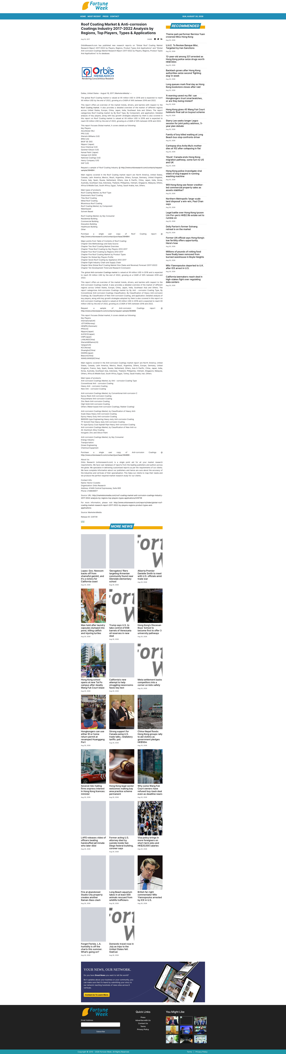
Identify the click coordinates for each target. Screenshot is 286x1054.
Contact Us (143, 1023)
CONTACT (114, 16)
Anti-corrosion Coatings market (104, 272)
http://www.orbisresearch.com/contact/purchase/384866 (105, 455)
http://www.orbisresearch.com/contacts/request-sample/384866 (108, 311)
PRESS (105, 16)
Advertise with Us (143, 1020)
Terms (143, 1026)
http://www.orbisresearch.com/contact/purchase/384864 (105, 236)
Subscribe (100, 1031)
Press (143, 1017)
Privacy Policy (143, 1029)
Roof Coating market (90, 107)
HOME (83, 16)
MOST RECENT (94, 16)
